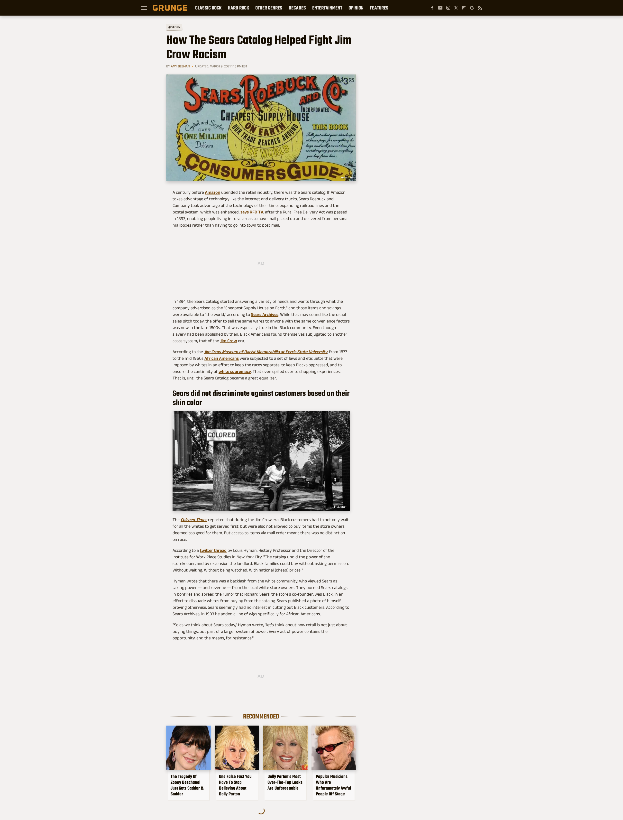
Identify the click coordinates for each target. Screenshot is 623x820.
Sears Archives (264, 314)
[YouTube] (440, 8)
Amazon (212, 192)
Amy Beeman (180, 66)
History (174, 27)
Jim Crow (228, 340)
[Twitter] (456, 8)
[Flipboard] (464, 8)
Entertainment (327, 8)
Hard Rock (238, 8)
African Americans (221, 358)
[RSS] (480, 8)
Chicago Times (194, 519)
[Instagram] (448, 8)
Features (379, 8)
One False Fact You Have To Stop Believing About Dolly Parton (235, 785)
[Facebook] (432, 8)
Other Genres (268, 8)
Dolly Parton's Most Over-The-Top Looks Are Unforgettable (284, 782)
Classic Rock (208, 8)
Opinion (356, 8)
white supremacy (235, 371)
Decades (297, 8)
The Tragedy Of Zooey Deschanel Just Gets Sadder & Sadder (187, 785)
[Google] (472, 8)
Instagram (347, 177)
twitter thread (213, 550)
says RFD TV (251, 212)
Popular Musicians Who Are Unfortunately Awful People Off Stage (333, 785)
